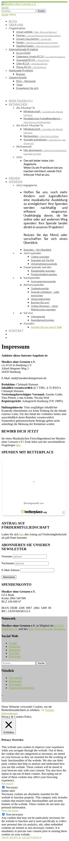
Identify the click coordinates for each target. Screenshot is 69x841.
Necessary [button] (7, 783)
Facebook (14, 646)
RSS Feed (15, 656)
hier (18, 445)
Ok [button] (43, 710)
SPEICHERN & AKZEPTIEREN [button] (21, 837)
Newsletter (15, 684)
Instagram (14, 649)
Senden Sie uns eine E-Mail (46, 327)
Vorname (6, 556)
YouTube (14, 653)
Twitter (13, 643)
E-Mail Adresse (10, 570)
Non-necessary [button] (10, 810)
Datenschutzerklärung (21, 687)
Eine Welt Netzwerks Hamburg (46, 629)
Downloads (15, 677)
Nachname (7, 563)
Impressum (15, 681)
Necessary (12, 787)
